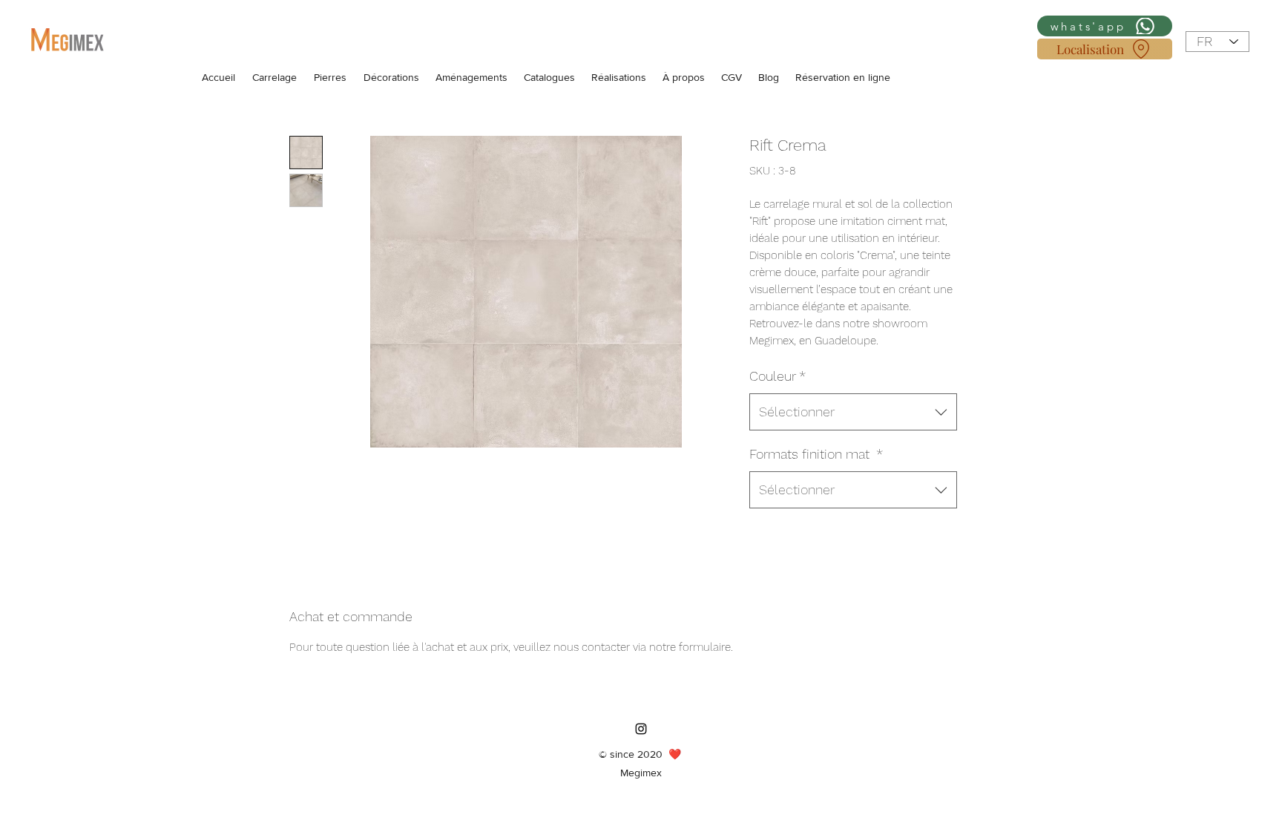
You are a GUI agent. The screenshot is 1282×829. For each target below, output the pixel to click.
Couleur (777, 376)
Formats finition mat (816, 454)
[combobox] (853, 411)
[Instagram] (641, 728)
